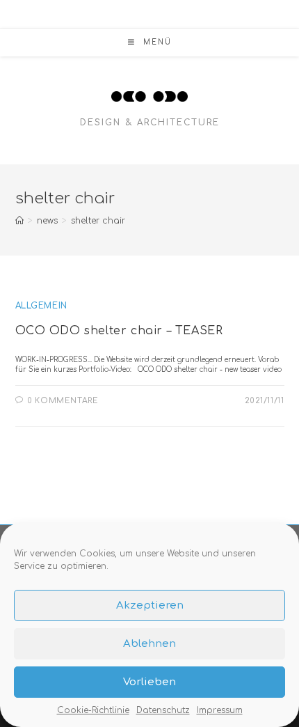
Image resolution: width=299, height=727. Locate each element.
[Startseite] (19, 221)
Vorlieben (149, 682)
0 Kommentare (62, 400)
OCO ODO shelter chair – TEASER (119, 331)
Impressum (220, 710)
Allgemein (41, 306)
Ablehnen (149, 644)
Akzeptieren (150, 605)
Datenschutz (163, 710)
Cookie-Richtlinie (93, 710)
